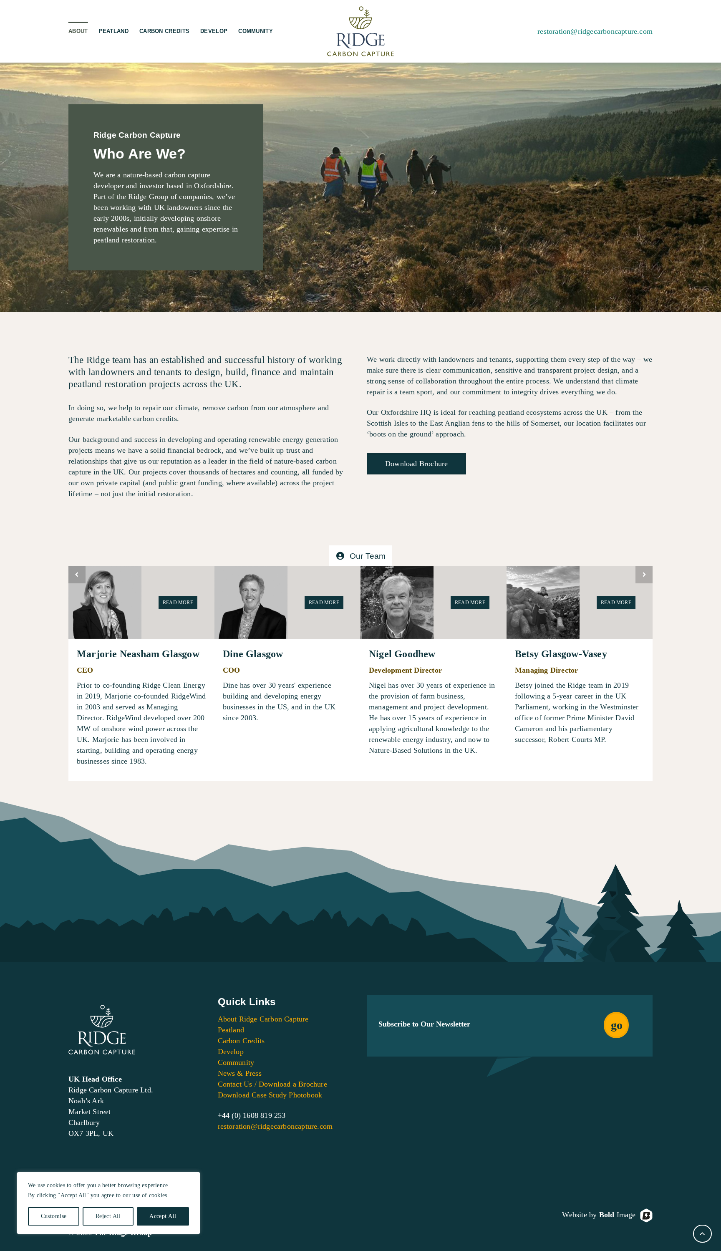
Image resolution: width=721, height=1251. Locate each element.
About (78, 31)
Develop (213, 31)
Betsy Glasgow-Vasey (561, 653)
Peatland (114, 31)
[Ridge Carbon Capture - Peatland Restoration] (360, 31)
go (617, 1025)
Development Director (405, 670)
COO (231, 670)
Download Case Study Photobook (270, 1095)
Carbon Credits (164, 31)
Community (255, 31)
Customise (54, 1216)
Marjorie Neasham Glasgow (138, 653)
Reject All (108, 1216)
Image (617, 1215)
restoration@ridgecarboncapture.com (595, 31)
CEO (85, 670)
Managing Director (546, 670)
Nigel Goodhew (402, 653)
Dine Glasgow (253, 653)
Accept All (162, 1216)
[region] (108, 1203)
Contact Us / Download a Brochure (272, 1084)
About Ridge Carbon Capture (263, 1019)
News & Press (240, 1073)
